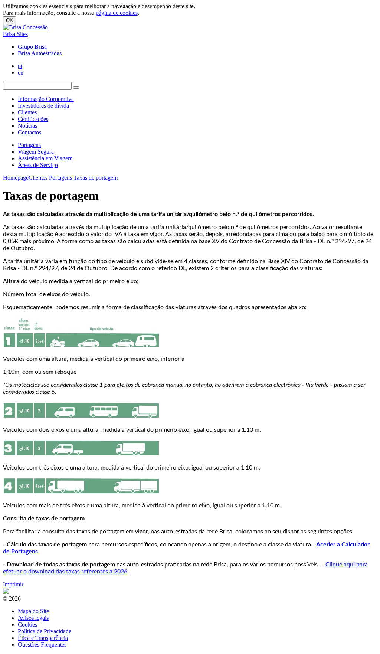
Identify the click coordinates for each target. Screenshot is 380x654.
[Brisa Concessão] (25, 27)
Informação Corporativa (46, 99)
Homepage (16, 177)
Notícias (27, 125)
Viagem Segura (36, 151)
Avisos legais (33, 618)
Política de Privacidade (44, 631)
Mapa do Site (33, 611)
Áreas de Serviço (38, 165)
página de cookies (117, 13)
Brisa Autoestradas (40, 53)
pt (20, 66)
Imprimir (13, 584)
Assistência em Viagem (45, 158)
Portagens (29, 145)
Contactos (29, 132)
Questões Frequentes (42, 644)
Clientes (27, 112)
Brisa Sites (15, 34)
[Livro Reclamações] (6, 592)
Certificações (33, 119)
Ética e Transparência (43, 638)
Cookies (27, 624)
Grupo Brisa (32, 46)
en (20, 72)
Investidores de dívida (43, 105)
